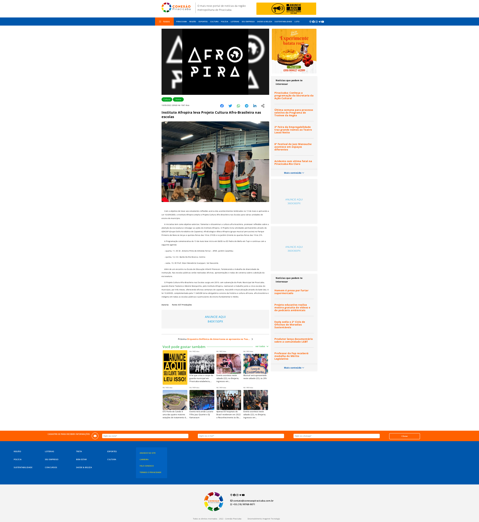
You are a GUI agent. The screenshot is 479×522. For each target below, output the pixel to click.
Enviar (405, 436)
